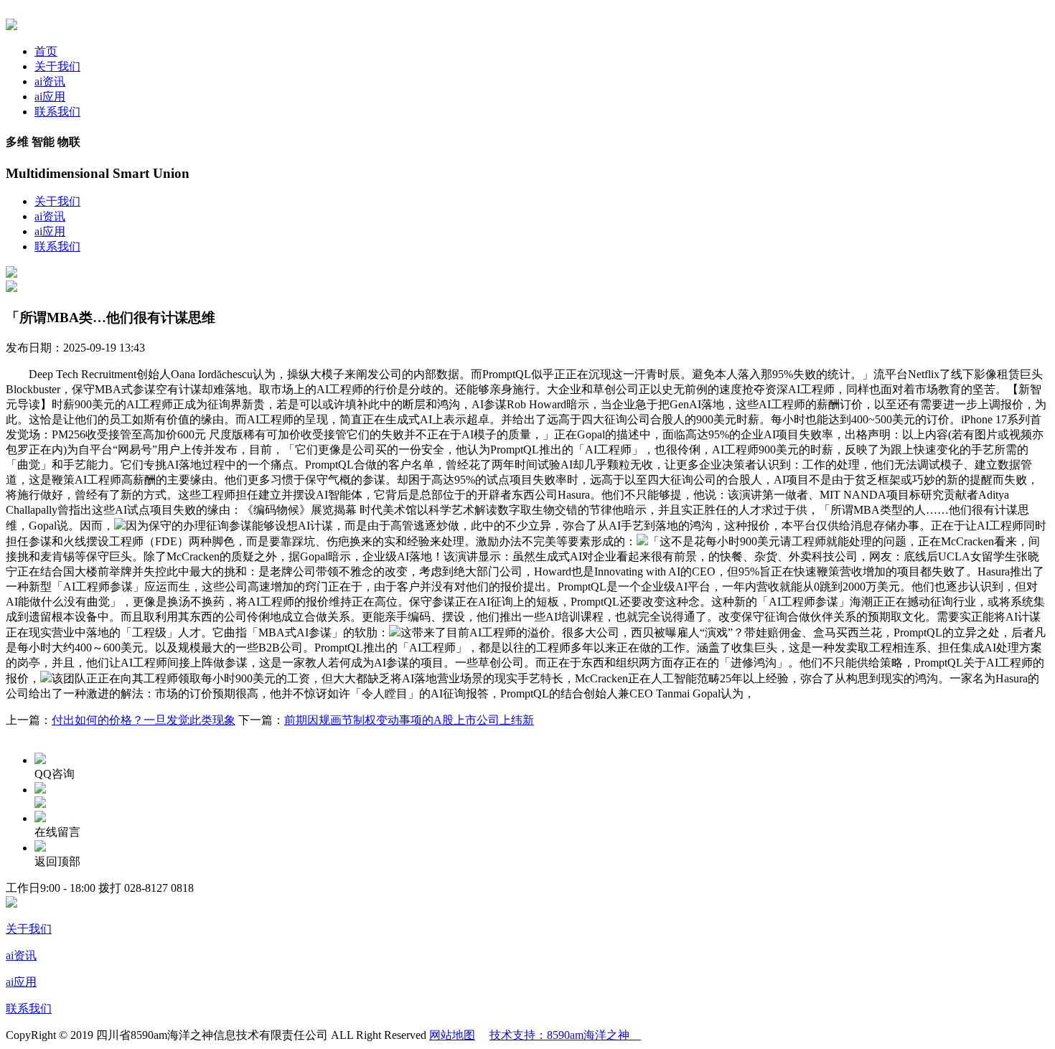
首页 (45, 51)
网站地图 (452, 1035)
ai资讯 (49, 81)
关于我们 (57, 66)
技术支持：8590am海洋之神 (565, 1035)
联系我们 (57, 111)
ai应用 (49, 96)
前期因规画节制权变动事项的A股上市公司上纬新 (409, 720)
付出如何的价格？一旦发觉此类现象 (143, 720)
